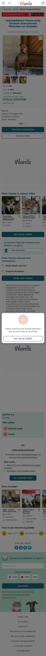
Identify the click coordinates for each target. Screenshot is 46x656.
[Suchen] (10, 3)
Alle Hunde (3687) (23, 338)
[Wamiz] (27, 3)
